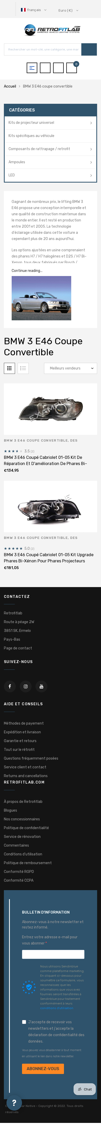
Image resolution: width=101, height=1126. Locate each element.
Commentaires (16, 845)
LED (12, 175)
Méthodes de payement (24, 723)
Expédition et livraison (22, 732)
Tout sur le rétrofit (19, 749)
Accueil (10, 86)
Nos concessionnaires (22, 819)
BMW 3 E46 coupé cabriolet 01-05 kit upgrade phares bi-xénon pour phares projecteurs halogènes (48, 561)
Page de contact (18, 648)
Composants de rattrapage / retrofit (39, 149)
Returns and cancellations (26, 776)
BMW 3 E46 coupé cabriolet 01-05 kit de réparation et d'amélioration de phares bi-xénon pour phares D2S (45, 463)
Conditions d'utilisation (23, 854)
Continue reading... (27, 271)
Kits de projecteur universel (31, 123)
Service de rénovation (22, 837)
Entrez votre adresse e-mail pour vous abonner (49, 940)
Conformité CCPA (18, 880)
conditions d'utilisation (56, 1008)
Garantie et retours (20, 741)
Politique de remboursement (28, 863)
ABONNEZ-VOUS (43, 1068)
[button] (34, 10)
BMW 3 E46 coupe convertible (36, 440)
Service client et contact (25, 767)
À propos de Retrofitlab (23, 802)
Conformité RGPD (19, 872)
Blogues (10, 810)
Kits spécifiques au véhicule (31, 136)
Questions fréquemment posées (31, 758)
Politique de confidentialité (26, 828)
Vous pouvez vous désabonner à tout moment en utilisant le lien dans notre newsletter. (51, 1053)
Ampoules (17, 162)
